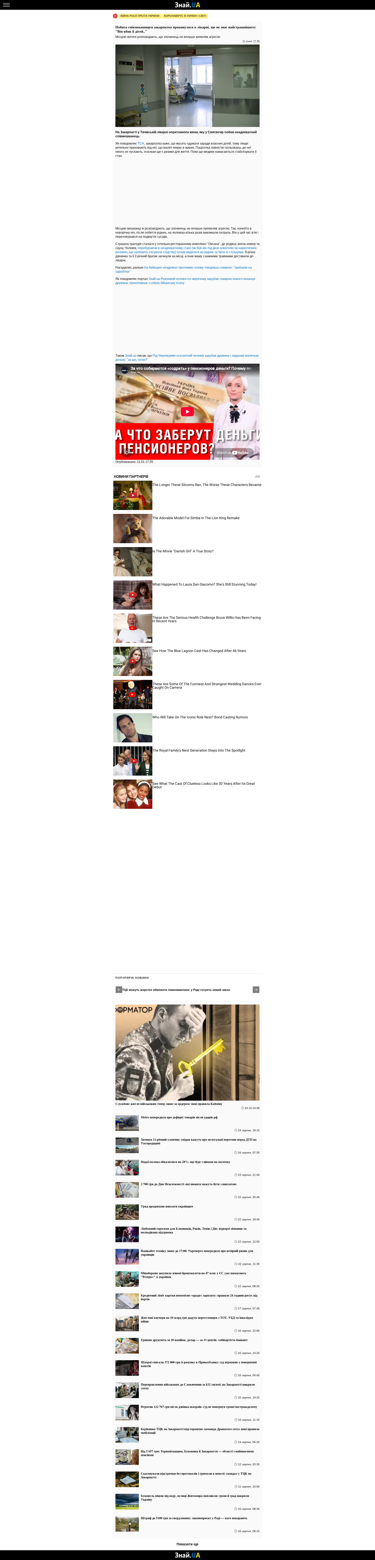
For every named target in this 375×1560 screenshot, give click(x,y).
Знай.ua (154, 278)
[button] (119, 989)
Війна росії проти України (140, 15)
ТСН (141, 143)
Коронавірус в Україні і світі (185, 15)
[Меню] (6, 5)
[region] (187, 191)
